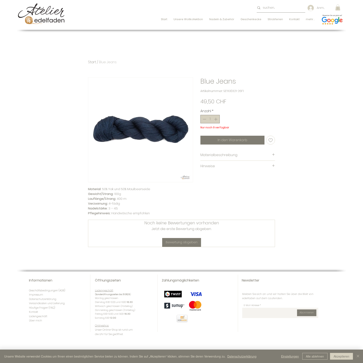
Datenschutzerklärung (241, 356)
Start (92, 62)
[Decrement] (204, 119)
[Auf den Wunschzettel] (270, 140)
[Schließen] (357, 356)
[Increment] (216, 119)
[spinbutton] (210, 119)
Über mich (35, 320)
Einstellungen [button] (290, 356)
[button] (337, 7)
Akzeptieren (341, 356)
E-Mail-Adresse (251, 305)
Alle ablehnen (315, 356)
